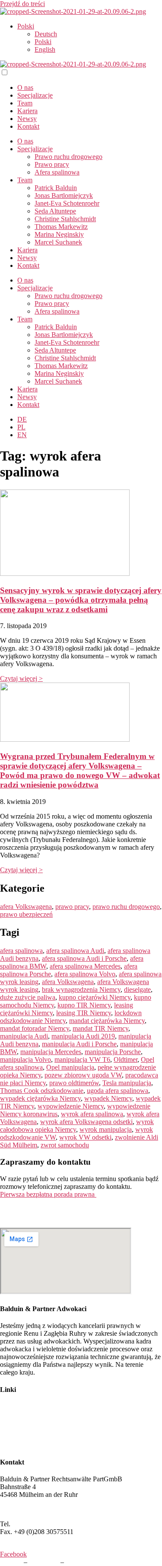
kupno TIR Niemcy (84, 1005)
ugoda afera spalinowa (117, 1090)
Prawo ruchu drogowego (68, 156)
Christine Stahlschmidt (65, 218)
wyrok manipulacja (105, 1129)
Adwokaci (14, 1406)
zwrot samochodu (65, 1145)
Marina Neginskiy (59, 234)
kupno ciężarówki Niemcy (94, 997)
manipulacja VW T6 (82, 1059)
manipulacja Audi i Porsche (79, 1044)
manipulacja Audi (24, 1036)
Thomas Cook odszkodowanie (41, 1090)
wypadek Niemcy (108, 1098)
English (45, 49)
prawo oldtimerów (74, 1082)
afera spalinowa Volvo (84, 974)
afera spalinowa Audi (75, 950)
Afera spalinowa (57, 172)
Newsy (27, 118)
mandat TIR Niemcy (100, 1028)
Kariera (27, 110)
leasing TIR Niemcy (83, 1012)
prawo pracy (72, 906)
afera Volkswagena (26, 906)
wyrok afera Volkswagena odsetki (86, 1121)
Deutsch (46, 34)
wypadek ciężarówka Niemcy (40, 1098)
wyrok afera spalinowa (92, 1114)
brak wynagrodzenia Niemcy (81, 989)
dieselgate (137, 989)
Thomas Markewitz (61, 226)
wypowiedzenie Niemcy (71, 1106)
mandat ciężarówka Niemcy (107, 1020)
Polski (25, 26)
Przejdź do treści (22, 3)
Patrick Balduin (56, 187)
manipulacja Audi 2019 (83, 1036)
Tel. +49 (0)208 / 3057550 (36, 1209)
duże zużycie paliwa (27, 997)
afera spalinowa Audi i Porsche (84, 958)
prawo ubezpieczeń (26, 914)
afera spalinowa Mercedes (85, 966)
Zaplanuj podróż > (25, 1509)
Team (24, 103)
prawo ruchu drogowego (126, 906)
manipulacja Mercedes (50, 1051)
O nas (25, 87)
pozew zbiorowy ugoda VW (83, 1075)
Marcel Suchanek (58, 242)
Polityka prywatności (94, 1562)
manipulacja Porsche (113, 1051)
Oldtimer (125, 1059)
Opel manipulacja (70, 1067)
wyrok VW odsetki (85, 1137)
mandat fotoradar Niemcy (34, 1028)
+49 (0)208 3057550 (40, 1524)
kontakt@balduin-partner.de (38, 1223)
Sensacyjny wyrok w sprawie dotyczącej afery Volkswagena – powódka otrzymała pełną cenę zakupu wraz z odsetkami (81, 600)
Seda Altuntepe (55, 211)
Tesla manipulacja (126, 1082)
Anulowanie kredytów (30, 1445)
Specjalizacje (35, 95)
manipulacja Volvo (25, 1059)
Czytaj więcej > (21, 678)
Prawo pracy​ (52, 164)
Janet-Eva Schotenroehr (67, 203)
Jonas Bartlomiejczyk (64, 195)
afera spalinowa (21, 950)
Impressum (44, 1562)
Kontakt (28, 126)
